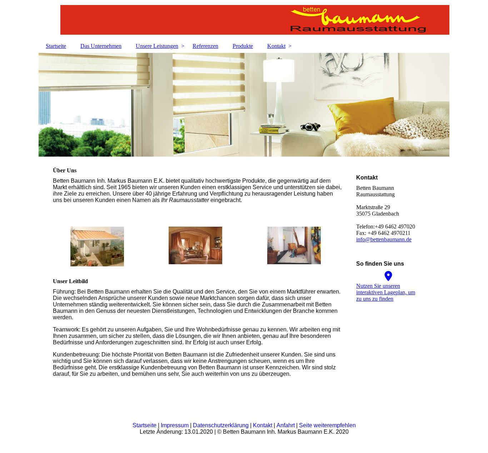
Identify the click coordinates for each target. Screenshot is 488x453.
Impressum (175, 425)
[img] (244, 19)
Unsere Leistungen (157, 46)
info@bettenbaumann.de (384, 239)
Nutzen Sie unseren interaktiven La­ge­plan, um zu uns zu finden (385, 292)
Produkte (243, 46)
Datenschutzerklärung (221, 425)
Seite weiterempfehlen (327, 425)
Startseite (56, 46)
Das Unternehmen (100, 46)
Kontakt (276, 46)
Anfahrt (286, 425)
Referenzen (205, 46)
